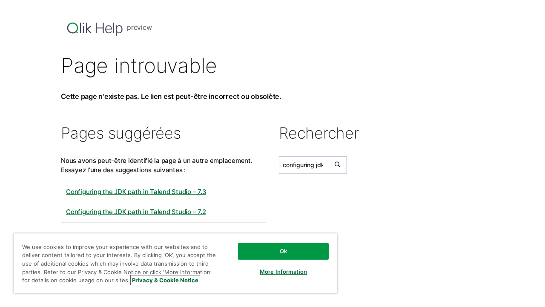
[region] (175, 263)
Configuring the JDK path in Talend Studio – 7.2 (136, 212)
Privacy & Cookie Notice (165, 280)
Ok (283, 251)
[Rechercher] (338, 165)
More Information (283, 271)
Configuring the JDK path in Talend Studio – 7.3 (136, 192)
